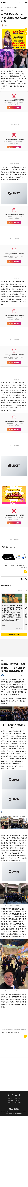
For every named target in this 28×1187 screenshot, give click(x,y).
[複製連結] (25, 571)
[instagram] (19, 1095)
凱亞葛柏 (7, 565)
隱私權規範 (18, 1102)
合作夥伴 (17, 1100)
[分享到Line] (25, 33)
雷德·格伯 (23, 567)
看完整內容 (16, 124)
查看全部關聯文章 (14, 634)
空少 (6, 1032)
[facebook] (12, 1095)
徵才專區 (10, 1102)
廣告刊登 (10, 1100)
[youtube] (16, 1095)
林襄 (26, 624)
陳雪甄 (3, 625)
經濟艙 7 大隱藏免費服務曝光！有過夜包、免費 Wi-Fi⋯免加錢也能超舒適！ (13, 700)
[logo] (5, 2)
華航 (3, 1032)
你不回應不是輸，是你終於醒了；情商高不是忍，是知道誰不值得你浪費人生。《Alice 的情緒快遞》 (12, 608)
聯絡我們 (17, 1098)
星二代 (25, 565)
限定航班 (10, 1032)
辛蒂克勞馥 (14, 565)
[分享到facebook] (25, 29)
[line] (8, 1095)
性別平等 (22, 1032)
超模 (20, 565)
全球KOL (3, 10)
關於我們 (10, 1098)
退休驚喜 (16, 1032)
